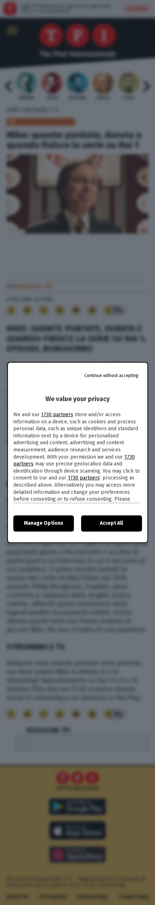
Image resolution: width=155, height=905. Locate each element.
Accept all (111, 523)
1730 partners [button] (57, 415)
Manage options (43, 523)
